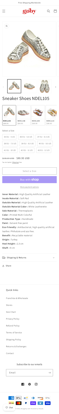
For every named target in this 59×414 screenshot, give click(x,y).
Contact (10, 353)
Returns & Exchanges (16, 346)
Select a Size (8, 130)
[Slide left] (3, 87)
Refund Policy (13, 325)
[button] (3, 11)
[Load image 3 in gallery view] (44, 86)
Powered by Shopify (37, 408)
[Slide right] (55, 87)
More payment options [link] (29, 187)
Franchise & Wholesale (17, 298)
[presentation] (5, 115)
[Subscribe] (49, 372)
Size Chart (11, 312)
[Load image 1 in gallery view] (14, 86)
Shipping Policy (13, 339)
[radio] (9, 115)
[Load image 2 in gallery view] (29, 86)
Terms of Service (14, 332)
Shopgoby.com (25, 408)
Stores (9, 305)
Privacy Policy (12, 318)
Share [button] (8, 265)
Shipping (15, 162)
